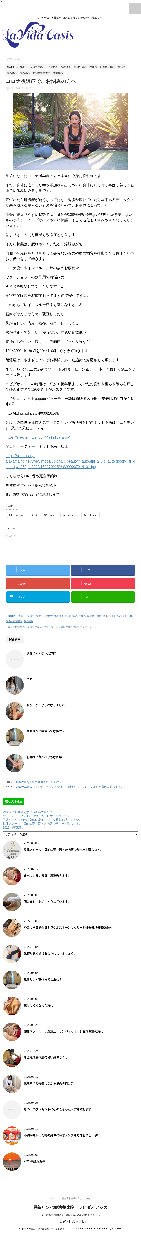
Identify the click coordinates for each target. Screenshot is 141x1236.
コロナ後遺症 (34, 615)
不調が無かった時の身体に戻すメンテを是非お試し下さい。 (42, 819)
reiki (29, 679)
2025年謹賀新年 (13, 827)
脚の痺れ (127, 615)
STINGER (116, 1228)
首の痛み (28, 621)
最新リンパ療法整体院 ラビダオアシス (70, 1207)
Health (11, 615)
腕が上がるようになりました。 (47, 705)
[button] (70, 131)
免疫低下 (59, 615)
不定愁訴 (48, 615)
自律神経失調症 (14, 621)
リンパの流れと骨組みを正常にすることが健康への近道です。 (70, 1215)
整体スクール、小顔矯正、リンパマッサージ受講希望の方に (63, 1031)
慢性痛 (82, 615)
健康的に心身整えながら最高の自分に (28, 812)
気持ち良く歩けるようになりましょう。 (50, 953)
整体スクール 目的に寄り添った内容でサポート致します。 (42, 823)
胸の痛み (116, 615)
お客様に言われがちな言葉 (44, 757)
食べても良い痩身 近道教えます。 (47, 875)
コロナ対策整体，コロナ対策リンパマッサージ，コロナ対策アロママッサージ (50, 626)
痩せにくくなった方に (41, 653)
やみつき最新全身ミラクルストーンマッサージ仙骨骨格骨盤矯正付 (68, 927)
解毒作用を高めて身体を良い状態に (38, 782)
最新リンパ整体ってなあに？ (46, 731)
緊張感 (106, 615)
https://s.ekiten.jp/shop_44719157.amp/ (38, 437)
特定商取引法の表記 (72, 1198)
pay (88, 1198)
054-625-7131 (72, 1221)
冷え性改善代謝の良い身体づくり (46, 1057)
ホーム (54, 1198)
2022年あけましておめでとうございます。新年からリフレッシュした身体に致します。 (69, 786)
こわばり (21, 615)
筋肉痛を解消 (94, 615)
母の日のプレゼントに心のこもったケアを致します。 (38, 815)
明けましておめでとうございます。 (47, 901)
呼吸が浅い (71, 615)
